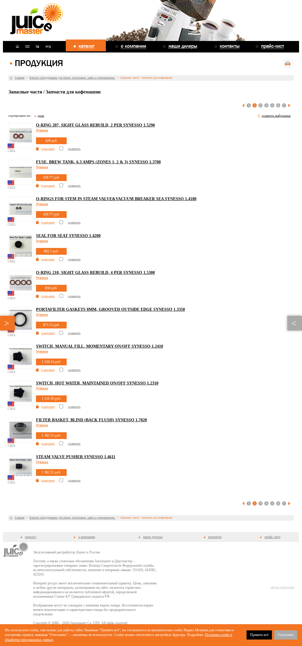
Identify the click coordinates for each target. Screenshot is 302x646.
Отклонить (286, 635)
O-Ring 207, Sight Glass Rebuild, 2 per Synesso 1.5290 (95, 125)
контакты (215, 537)
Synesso (42, 130)
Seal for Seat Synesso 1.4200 (68, 236)
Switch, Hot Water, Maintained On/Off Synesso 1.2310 (97, 383)
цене (41, 115)
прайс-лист (272, 537)
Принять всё (259, 635)
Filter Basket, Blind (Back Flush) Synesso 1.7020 (91, 420)
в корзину (48, 148)
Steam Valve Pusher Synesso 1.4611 (75, 457)
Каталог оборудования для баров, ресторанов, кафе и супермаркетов (72, 77)
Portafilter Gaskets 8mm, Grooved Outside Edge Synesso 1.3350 (110, 309)
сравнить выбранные (276, 115)
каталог (30, 537)
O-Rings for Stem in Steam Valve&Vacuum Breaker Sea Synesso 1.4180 (116, 199)
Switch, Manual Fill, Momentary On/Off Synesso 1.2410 (99, 346)
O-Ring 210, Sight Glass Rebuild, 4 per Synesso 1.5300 (95, 272)
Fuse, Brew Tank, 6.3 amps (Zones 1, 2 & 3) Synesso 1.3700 (98, 162)
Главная (19, 77)
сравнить (74, 148)
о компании (86, 537)
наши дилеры (153, 537)
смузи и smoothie (282, 587)
